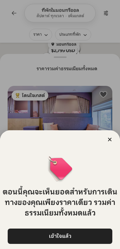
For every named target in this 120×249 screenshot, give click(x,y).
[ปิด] (109, 139)
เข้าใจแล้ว (60, 236)
